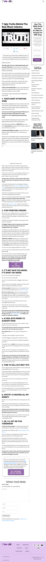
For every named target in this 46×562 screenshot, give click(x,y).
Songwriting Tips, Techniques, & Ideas (36, 119)
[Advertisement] (23, 12)
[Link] (34, 545)
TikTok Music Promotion (37, 78)
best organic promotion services (15, 462)
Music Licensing (35, 113)
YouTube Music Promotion (37, 75)
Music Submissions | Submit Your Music (36, 107)
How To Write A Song (36, 116)
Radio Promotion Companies (35, 85)
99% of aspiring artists (15, 313)
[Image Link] (7, 1)
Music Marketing (35, 93)
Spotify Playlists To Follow (37, 111)
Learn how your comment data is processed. (14, 519)
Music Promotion (35, 70)
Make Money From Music (37, 98)
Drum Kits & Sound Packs (37, 95)
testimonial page (24, 289)
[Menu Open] (29, 1)
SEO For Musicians (36, 100)
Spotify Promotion (36, 73)
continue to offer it (13, 204)
